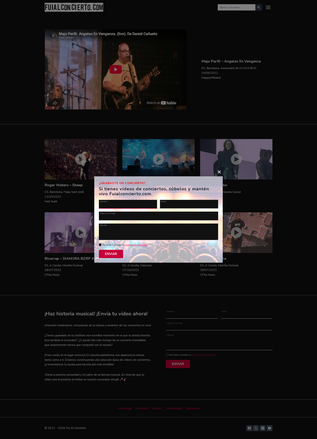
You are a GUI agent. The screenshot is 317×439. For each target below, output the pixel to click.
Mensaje (103, 225)
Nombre (104, 201)
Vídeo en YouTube (108, 213)
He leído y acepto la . (126, 244)
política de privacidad (136, 244)
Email (164, 201)
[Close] (219, 171)
